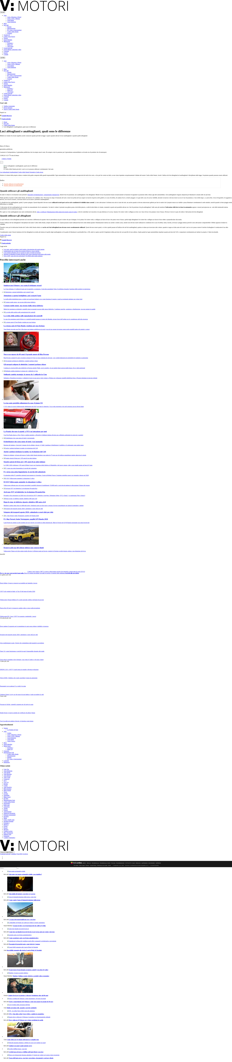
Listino (9, 733)
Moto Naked (7, 790)
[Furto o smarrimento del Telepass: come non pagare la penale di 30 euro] (118, 998)
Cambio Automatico (9, 837)
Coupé (5, 785)
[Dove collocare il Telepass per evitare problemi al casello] (118, 1017)
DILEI (133, 863)
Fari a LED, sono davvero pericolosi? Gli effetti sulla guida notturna (23, 256)
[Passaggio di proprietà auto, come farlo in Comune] (118, 941)
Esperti (6, 53)
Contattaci (13, 854)
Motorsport (7, 41)
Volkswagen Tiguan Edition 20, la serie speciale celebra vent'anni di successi (22, 600)
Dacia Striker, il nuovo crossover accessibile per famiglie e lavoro (18, 583)
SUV (5, 780)
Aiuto (109, 865)
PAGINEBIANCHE (120, 863)
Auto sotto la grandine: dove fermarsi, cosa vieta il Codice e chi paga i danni (22, 659)
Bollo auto (7, 805)
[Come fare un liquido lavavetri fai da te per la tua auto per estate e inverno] (118, 929)
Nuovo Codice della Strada (11, 109)
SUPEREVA (158, 863)
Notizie (6, 38)
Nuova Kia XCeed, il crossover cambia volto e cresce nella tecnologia (20, 608)
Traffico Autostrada (9, 106)
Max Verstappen (8, 833)
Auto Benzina (8, 774)
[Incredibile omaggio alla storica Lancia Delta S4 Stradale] (118, 947)
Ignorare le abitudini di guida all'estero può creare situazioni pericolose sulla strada (27, 254)
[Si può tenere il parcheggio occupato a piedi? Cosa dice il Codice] (118, 960)
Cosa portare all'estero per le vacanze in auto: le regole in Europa (22, 252)
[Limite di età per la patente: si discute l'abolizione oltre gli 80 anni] (118, 985)
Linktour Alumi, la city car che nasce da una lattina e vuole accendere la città (22, 694)
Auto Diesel (7, 776)
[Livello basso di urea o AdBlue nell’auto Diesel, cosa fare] (118, 1049)
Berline (6, 784)
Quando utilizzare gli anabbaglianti (14, 184)
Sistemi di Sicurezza (9, 813)
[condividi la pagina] (1, 162)
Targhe (6, 808)
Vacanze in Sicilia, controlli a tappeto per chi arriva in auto (16, 704)
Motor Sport (7, 746)
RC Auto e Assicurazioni (14, 30)
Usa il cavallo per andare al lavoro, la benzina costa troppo (16, 721)
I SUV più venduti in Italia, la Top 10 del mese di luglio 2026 (17, 591)
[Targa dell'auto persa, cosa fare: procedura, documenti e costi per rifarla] (118, 1055)
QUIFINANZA (144, 863)
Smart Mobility (8, 40)
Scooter (6, 793)
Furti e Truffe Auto (9, 820)
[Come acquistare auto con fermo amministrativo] (118, 935)
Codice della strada (5, 235)
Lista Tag (6, 769)
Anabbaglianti (14, 172)
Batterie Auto (7, 834)
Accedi (2, 12)
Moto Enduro (7, 789)
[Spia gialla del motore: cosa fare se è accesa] (118, 884)
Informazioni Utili (9, 752)
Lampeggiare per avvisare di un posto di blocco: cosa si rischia (21, 251)
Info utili (6, 25)
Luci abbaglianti (5, 172)
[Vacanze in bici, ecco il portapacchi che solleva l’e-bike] (118, 922)
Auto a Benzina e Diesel (14, 17)
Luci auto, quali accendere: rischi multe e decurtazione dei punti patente (24, 249)
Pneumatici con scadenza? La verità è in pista (13, 686)
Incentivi (6, 816)
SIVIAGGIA (138, 863)
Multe (5, 818)
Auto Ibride (10, 20)
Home (5, 122)
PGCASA (113, 863)
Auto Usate (7, 777)
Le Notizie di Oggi (12, 730)
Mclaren (6, 829)
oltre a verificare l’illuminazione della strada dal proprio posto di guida (57, 212)
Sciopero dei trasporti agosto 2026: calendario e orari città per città (19, 634)
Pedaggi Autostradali (9, 815)
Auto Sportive (8, 787)
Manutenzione (11, 28)
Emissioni (6, 836)
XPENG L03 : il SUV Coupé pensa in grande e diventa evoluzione (19, 669)
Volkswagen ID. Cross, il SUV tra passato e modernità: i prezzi (18, 616)
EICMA (6, 798)
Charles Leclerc (8, 831)
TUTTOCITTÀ (128, 863)
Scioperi (9, 33)
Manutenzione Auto (9, 800)
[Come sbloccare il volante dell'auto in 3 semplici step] (118, 1029)
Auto (5, 15)
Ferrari (5, 826)
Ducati (5, 828)
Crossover (6, 779)
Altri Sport (10, 46)
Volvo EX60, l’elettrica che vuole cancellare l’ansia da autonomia (18, 678)
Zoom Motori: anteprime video (12, 49)
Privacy (87, 865)
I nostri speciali (8, 48)
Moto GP (10, 44)
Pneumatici (7, 803)
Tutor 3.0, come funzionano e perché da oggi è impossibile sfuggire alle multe (22, 651)
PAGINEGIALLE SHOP (105, 863)
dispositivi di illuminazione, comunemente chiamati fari (43, 194)
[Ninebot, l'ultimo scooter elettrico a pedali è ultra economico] (118, 973)
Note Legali (82, 865)
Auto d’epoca (11, 741)
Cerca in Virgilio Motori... (7, 852)
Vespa (5, 792)
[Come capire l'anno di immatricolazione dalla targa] (118, 897)
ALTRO (3, 57)
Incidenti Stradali (8, 821)
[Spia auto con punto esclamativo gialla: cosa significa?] (118, 871)
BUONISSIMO (151, 863)
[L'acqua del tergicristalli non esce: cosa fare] (118, 909)
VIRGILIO (89, 863)
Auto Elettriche (11, 22)
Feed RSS (20, 854)
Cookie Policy (93, 865)
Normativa (32, 172)
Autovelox (7, 806)
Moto (5, 23)
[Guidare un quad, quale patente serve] (118, 1043)
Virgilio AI (7, 35)
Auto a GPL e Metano (13, 18)
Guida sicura (39, 172)
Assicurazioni (7, 811)
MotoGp (6, 824)
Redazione (7, 762)
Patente (9, 27)
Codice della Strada (12, 31)
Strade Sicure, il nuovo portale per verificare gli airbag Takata (17, 713)
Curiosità (6, 51)
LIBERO (84, 863)
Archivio (25, 854)
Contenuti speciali (5, 854)
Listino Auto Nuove (9, 36)
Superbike (6, 795)
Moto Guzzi (7, 797)
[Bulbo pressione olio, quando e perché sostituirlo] (118, 1005)
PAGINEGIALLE (95, 863)
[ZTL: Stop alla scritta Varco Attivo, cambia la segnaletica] (118, 1011)
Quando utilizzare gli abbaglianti (13, 185)
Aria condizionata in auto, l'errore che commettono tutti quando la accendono (22, 643)
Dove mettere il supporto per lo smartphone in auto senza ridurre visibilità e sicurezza (24, 626)
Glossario (6, 751)
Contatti (6, 54)
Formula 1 (10, 43)
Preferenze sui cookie (102, 865)
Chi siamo (76, 865)
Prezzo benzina (8, 107)
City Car (6, 782)
